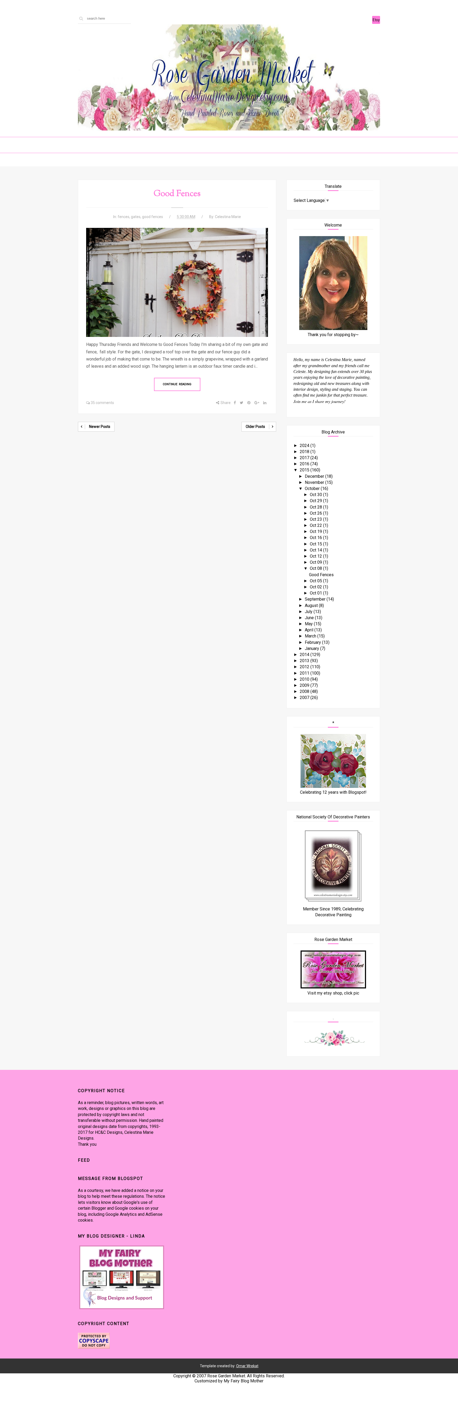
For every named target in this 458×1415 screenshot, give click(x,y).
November (315, 482)
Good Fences (177, 194)
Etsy (376, 20)
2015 (305, 469)
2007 (305, 697)
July (309, 611)
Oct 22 (316, 525)
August (312, 605)
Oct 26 (316, 513)
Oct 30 (316, 494)
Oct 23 (316, 519)
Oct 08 (316, 568)
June (310, 617)
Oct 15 (316, 543)
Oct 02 (316, 586)
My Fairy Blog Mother (243, 1380)
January (312, 648)
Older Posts (255, 426)
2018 (305, 451)
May (309, 623)
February (313, 642)
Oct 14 (316, 550)
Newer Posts (99, 426)
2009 (305, 685)
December (315, 476)
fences (123, 217)
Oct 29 (316, 500)
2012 (305, 666)
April (309, 629)
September (316, 599)
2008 (305, 691)
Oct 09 (316, 562)
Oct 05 (316, 580)
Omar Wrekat (247, 1366)
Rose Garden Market (226, 1375)
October (313, 488)
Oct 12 (316, 556)
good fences (152, 217)
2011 (305, 673)
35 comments (102, 403)
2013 (305, 660)
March (311, 636)
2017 (305, 457)
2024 (305, 445)
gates (135, 217)
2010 (305, 679)
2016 (305, 463)
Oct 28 (316, 507)
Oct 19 (316, 531)
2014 (305, 654)
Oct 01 (316, 593)
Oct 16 (316, 537)
